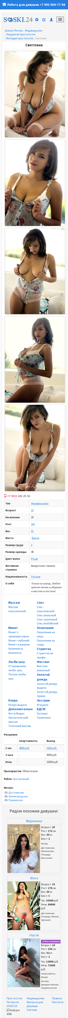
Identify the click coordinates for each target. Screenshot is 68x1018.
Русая (34, 558)
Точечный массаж (19, 726)
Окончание (45, 628)
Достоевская (16, 792)
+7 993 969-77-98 (52, 5)
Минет (13, 628)
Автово (44, 981)
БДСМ (41, 709)
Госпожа (42, 713)
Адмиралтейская (49, 984)
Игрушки (42, 705)
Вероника (34, 821)
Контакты (57, 1002)
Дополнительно (20, 709)
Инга (34, 878)
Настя (34, 935)
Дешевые (32, 1006)
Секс (40, 602)
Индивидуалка (33, 30)
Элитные (32, 1010)
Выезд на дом (35, 1002)
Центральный (21, 779)
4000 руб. (24, 748)
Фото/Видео (16, 713)
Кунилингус (15, 648)
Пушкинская (15, 800)
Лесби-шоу (16, 662)
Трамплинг (44, 717)
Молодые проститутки (19, 38)
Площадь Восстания (46, 856)
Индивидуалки (35, 998)
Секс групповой (47, 619)
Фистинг (43, 662)
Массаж (14, 602)
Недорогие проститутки (20, 34)
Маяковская (47, 851)
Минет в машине (19, 644)
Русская (35, 576)
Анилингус (15, 652)
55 (32, 531)
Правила (57, 998)
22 (32, 510)
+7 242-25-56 (18, 496)
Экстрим (43, 700)
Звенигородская (18, 796)
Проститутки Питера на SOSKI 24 (14, 1002)
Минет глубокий (18, 640)
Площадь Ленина (50, 916)
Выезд (35, 538)
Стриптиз (44, 649)
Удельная (46, 919)
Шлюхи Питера (14, 30)
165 (33, 524)
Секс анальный (46, 615)
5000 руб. (52, 748)
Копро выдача (17, 705)
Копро (13, 700)
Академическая (49, 987)
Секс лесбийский (47, 623)
